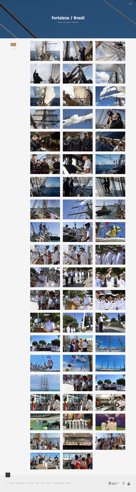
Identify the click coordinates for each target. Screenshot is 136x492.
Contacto (67, 483)
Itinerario (49, 483)
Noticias (43, 483)
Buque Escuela (21, 483)
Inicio (7, 483)
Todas (13, 44)
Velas (37, 483)
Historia (13, 483)
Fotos (14, 49)
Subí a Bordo (67, 22)
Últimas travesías (58, 483)
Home (59, 22)
